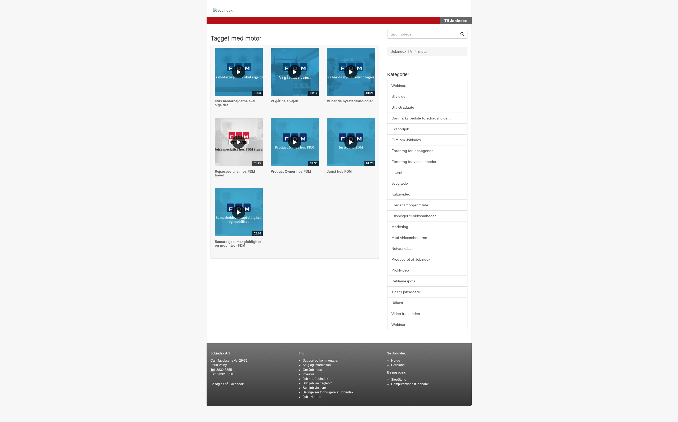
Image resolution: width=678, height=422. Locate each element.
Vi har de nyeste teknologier (350, 101)
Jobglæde (399, 183)
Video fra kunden (405, 314)
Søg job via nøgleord (318, 383)
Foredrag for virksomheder (413, 161)
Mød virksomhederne (409, 238)
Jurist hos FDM (339, 172)
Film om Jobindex (406, 140)
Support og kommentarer (320, 360)
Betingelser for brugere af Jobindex (328, 392)
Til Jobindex (455, 21)
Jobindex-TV (401, 51)
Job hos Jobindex (315, 379)
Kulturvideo (400, 194)
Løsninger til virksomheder (413, 216)
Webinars (399, 85)
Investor (308, 374)
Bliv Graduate (402, 107)
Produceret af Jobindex (410, 259)
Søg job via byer (314, 388)
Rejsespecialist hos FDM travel (235, 173)
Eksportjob (400, 129)
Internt (396, 172)
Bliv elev (398, 96)
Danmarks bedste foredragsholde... (421, 118)
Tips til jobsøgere (405, 292)
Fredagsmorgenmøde (409, 205)
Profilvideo (400, 270)
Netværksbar (402, 248)
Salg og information (317, 365)
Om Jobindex (312, 370)
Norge (395, 360)
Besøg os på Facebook (227, 384)
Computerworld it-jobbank (410, 384)
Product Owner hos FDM (291, 172)
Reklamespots (403, 281)
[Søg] (462, 34)
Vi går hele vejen (284, 101)
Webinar (398, 324)
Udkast (397, 303)
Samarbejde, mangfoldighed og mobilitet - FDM (238, 243)
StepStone (398, 379)
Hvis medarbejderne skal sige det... (235, 103)
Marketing (399, 227)
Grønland (398, 365)
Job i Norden (312, 397)
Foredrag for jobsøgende (412, 151)
